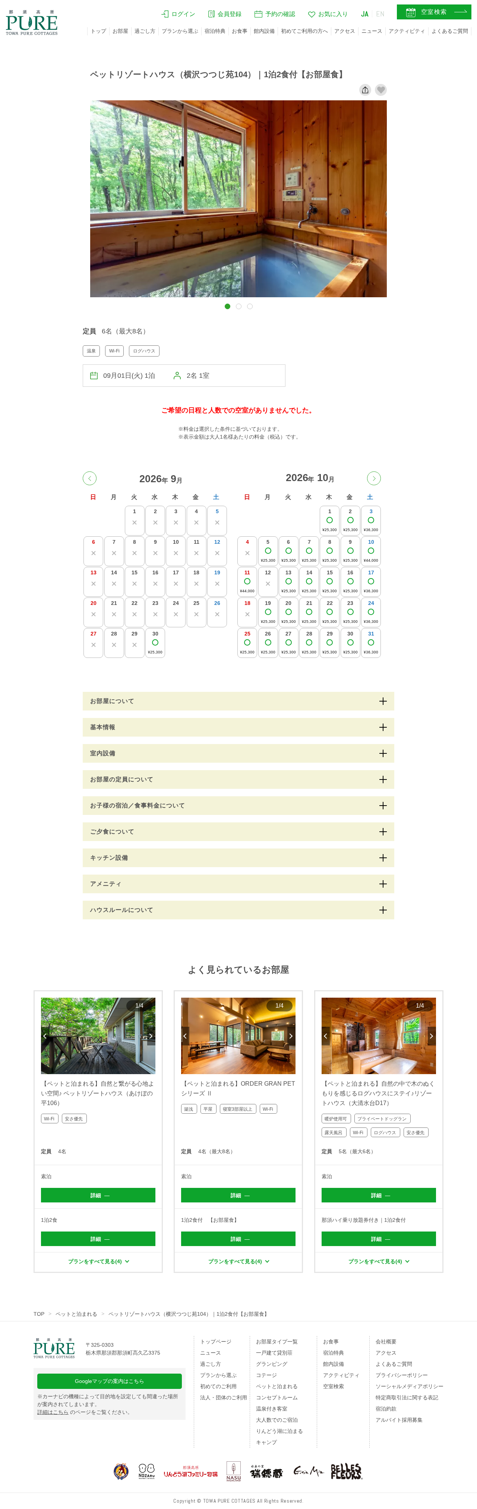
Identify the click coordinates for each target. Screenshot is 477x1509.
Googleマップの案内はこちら (109, 1381)
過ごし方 (145, 31)
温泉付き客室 (271, 1409)
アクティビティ (407, 31)
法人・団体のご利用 (223, 1397)
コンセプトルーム (277, 1397)
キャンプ (266, 1442)
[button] (227, 306)
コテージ (266, 1375)
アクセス (344, 31)
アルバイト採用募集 (399, 1420)
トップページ (215, 1342)
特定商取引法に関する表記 (407, 1397)
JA (365, 14)
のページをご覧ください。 (85, 1412)
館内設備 (264, 31)
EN (380, 14)
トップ (98, 31)
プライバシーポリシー (402, 1375)
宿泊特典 (215, 31)
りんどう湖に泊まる (279, 1431)
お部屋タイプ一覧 (277, 1342)
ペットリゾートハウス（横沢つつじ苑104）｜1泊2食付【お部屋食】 (188, 1314)
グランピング (271, 1364)
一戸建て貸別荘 (274, 1353)
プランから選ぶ (180, 31)
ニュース (371, 31)
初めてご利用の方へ (304, 31)
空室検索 (333, 1386)
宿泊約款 (386, 1409)
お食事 (239, 31)
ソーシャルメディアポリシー (409, 1386)
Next (151, 1036)
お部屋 (120, 31)
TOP (39, 1314)
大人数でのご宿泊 (277, 1420)
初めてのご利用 (218, 1386)
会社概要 (386, 1342)
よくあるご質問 (450, 31)
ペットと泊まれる (76, 1314)
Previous (45, 1036)
